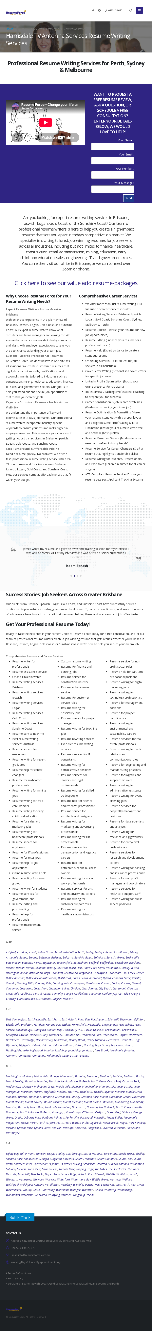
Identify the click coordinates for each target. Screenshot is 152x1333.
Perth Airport (47, 1123)
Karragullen (81, 1055)
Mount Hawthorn (134, 1097)
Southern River (23, 1164)
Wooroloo (41, 1195)
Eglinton (139, 1019)
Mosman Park (90, 1097)
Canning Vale (43, 983)
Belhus (30, 968)
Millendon (35, 1097)
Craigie (135, 993)
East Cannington (16, 1019)
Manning (80, 1076)
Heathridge (27, 1040)
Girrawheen (126, 1024)
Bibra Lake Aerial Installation (102, 968)
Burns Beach (80, 978)
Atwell (32, 952)
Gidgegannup (110, 1024)
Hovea (128, 1045)
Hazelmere (135, 1035)
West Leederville (104, 1184)
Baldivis (79, 957)
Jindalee (129, 1050)
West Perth (122, 1184)
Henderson (60, 1040)
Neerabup (64, 1107)
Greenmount (113, 1030)
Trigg (90, 1169)
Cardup (105, 983)
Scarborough (74, 1153)
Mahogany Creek (44, 1086)
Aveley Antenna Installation (111, 952)
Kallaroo (67, 1055)
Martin (38, 1092)
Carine (116, 983)
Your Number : (124, 168)
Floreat (50, 1024)
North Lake (27, 1112)
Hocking (89, 1045)
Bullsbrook (64, 978)
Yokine (90, 1195)
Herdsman (112, 1040)
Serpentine (110, 1153)
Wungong (54, 1195)
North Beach (82, 1081)
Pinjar (123, 1123)
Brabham (57, 973)
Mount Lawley (14, 1081)
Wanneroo (25, 1179)
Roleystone (133, 1128)
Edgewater (126, 1019)
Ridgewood (94, 1128)
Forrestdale (63, 1024)
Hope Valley (102, 1045)
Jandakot (87, 1050)
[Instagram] (99, 10)
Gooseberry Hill (72, 1030)
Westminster (13, 1190)
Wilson (99, 1190)
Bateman (44, 957)
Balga (88, 957)
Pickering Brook (92, 1123)
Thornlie (11, 1174)
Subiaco (11, 1169)
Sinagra (44, 1159)
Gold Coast (55, 1283)
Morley (140, 1076)
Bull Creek (129, 973)
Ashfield (11, 952)
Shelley (140, 1153)
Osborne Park (130, 1081)
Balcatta (68, 957)
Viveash (99, 1174)
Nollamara (78, 1107)
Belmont (40, 968)
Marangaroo (119, 1086)
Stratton (102, 1164)
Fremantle (93, 1024)
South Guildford (107, 1159)
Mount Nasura (53, 1102)
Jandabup (61, 1050)
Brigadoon (85, 973)
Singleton (56, 1159)
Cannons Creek (121, 978)
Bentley (51, 968)
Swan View (34, 1169)
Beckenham (80, 962)
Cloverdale (12, 993)
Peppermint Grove (17, 1123)
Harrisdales (110, 1035)
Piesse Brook (111, 1123)
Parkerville (72, 1117)
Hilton (78, 1045)
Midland (129, 1076)
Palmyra (59, 1117)
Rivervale (119, 1128)
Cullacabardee (26, 999)
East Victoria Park (73, 1019)
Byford (107, 978)
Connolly (57, 993)
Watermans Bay (81, 1179)
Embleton (26, 1024)
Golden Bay (54, 1030)
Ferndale (39, 1024)
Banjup (33, 957)
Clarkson (132, 988)
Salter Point (27, 1153)
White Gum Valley (44, 1190)
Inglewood (36, 1050)
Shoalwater (31, 1159)
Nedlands (67, 1081)
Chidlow (75, 988)
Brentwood (71, 973)
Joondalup (74, 1050)
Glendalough (24, 1030)
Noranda (92, 1107)
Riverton (108, 1128)
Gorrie (88, 1030)
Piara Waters (73, 1123)
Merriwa (73, 1092)
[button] (131, 10)
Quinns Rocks (42, 1128)
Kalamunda (54, 1055)
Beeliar (10, 968)
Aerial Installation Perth (69, 952)
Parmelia (99, 1117)
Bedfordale (106, 962)
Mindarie (48, 1097)
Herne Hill (127, 1040)
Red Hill (57, 1128)
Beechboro (121, 962)
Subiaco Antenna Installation (126, 1164)
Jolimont (11, 1055)
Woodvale (27, 1195)
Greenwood (129, 1030)
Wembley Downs (83, 1184)
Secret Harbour (93, 1153)
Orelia (18, 1117)
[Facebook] (93, 10)
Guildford (12, 1035)
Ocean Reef (114, 1081)
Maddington (13, 1076)
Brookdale (114, 973)
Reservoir (80, 1128)
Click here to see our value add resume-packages (76, 283)
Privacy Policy (15, 1278)
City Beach (105, 988)
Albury (134, 952)
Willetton (87, 1190)
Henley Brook (77, 1040)
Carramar (12, 988)
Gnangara (39, 1030)
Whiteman (62, 1190)
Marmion (92, 1076)
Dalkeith (68, 999)
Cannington (77, 983)
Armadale (12, 957)
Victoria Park (86, 1174)
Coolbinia (95, 993)
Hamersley (55, 1035)
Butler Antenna (15, 978)
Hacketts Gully (39, 1035)
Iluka (26, 1050)
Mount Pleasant (73, 1102)
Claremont (119, 988)
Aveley (89, 952)
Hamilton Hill (72, 1035)
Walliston (122, 1174)
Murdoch (54, 1081)
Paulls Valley (114, 1117)
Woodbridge (124, 1190)
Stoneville (89, 1164)
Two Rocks (37, 1174)
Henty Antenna (96, 1040)
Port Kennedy (137, 1123)
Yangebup (79, 1195)
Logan (44, 1283)
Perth (59, 1123)
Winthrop (110, 1190)
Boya (47, 973)
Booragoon (100, 973)
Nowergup (57, 1112)
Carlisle (125, 983)
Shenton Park (14, 1159)
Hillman (68, 1045)
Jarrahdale (116, 1050)
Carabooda (93, 983)
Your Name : (126, 140)
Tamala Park (67, 1169)
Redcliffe (68, 1128)
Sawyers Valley (56, 1153)
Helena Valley (44, 1040)
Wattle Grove (100, 1179)
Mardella (134, 1086)
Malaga (54, 1076)
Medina (61, 1092)
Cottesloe (124, 993)
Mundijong (136, 1102)
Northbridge (73, 1112)
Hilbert (35, 1045)
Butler (140, 973)
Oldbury (127, 1112)
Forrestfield (79, 1024)
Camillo (10, 983)
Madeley (27, 1076)
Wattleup (115, 1179)
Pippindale (130, 1117)
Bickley (126, 968)
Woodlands (13, 1195)
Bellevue (56, 957)
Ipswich (35, 1283)
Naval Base (37, 1107)
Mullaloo (30, 1081)
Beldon (20, 968)
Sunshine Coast (72, 1283)
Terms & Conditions (19, 1273)
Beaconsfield (64, 962)
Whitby (27, 1190)
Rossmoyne (13, 1133)
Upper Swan (52, 1174)
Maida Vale (41, 1076)
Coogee (68, 993)
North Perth (98, 1081)
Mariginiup (13, 1092)
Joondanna (38, 1055)
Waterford (63, 1179)
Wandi (133, 1174)
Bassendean (13, 962)
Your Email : (126, 154)
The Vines (133, 1169)
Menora (120, 1092)
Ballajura (99, 957)
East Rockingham (95, 1019)
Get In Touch (20, 1217)
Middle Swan (134, 1092)
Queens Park (25, 1128)
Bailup (23, 957)
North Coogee (124, 1107)
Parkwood (86, 1117)
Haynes (123, 1035)
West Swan (137, 1184)
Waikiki (110, 1174)
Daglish (57, 999)
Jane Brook (101, 1050)
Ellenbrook (12, 1024)
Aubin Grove (45, 952)
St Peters (66, 1164)
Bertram (62, 968)
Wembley (66, 1184)
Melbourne (99, 1283)
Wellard (127, 1179)
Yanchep (66, 1195)
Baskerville (132, 957)
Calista (136, 978)
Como (46, 993)
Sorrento (68, 1159)
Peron (33, 1123)
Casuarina (26, 988)
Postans (11, 1128)
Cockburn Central (31, 993)
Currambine (43, 999)
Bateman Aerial (31, 962)
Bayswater (49, 962)
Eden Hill (113, 1019)
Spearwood (41, 1164)
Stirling (77, 1164)
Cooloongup (109, 993)
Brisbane (24, 1283)
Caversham (40, 988)
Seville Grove (126, 1153)
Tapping (81, 1169)
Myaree (109, 1092)
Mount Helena (15, 1102)
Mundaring (122, 1102)
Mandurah (66, 1076)
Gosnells (98, 1030)
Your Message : (124, 183)
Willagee (75, 1190)
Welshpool (12, 1184)
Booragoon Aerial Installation (24, 973)
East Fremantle (37, 1019)
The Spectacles (117, 1169)
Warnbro (38, 1179)
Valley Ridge (68, 1174)
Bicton (135, 968)
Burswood (95, 978)
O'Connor (88, 1112)
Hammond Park (91, 1035)
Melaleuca (86, 1092)
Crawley (11, 999)
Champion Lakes (59, 988)
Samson (41, 1153)
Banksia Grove (115, 957)
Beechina (134, 962)
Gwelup (23, 1035)
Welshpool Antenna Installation (39, 1184)
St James (54, 1164)
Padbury (47, 1117)
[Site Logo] (16, 12)
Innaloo (49, 1050)
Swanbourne (49, 1169)
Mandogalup (90, 1086)
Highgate (24, 1045)
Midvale (22, 1097)
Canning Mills (25, 983)
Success (21, 1169)
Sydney (87, 1283)
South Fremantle (85, 1159)
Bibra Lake (75, 968)
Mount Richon (92, 1102)
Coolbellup (80, 993)
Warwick (50, 1179)
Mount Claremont (111, 1097)
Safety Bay (12, 1153)
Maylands (106, 1076)
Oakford (100, 1112)
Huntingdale (13, 1050)
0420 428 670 (115, 10)
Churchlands (89, 988)
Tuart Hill (23, 1174)
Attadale (22, 952)
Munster (42, 1081)
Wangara (11, 1179)
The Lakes (101, 1169)
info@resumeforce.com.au (34, 1255)
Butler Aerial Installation (41, 978)
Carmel (136, 983)
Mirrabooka (62, 1097)
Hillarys (46, 1045)
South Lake (125, 1159)
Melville (118, 1076)
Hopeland (117, 1045)
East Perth (54, 1019)
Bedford (94, 962)
